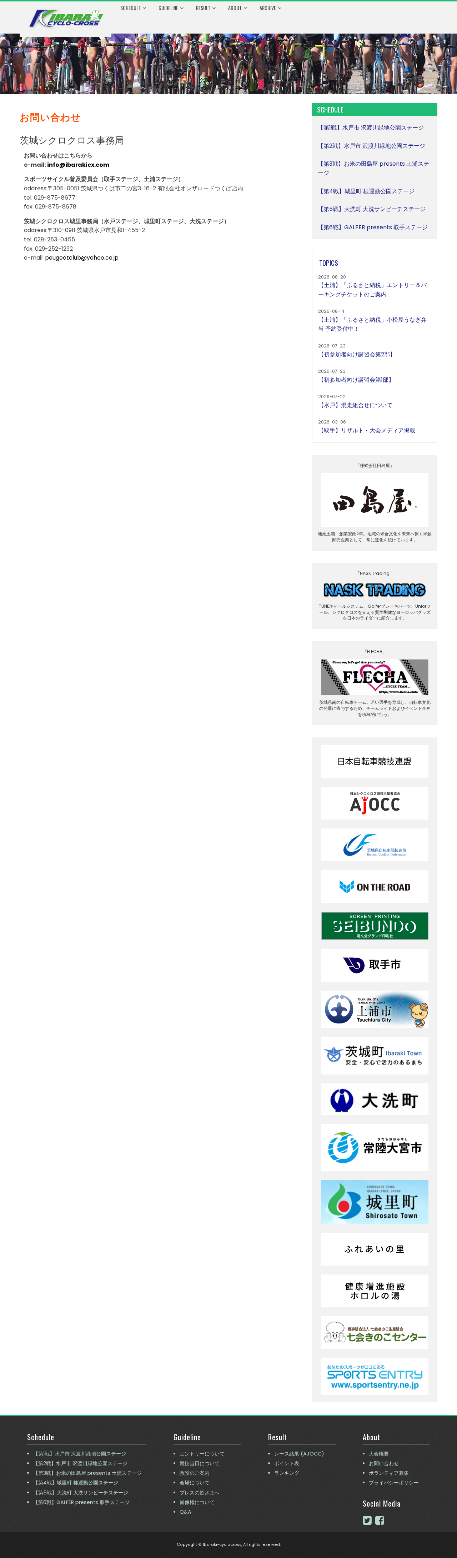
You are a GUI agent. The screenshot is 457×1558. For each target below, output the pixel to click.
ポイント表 (286, 1463)
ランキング (286, 1473)
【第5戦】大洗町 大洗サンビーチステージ (372, 209)
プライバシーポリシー (394, 1482)
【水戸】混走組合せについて (355, 405)
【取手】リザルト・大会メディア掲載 (366, 430)
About (235, 7)
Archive (268, 7)
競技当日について (200, 1463)
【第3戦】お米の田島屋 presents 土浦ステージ (87, 1473)
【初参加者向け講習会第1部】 (356, 380)
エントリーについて (202, 1453)
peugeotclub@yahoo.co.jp (82, 258)
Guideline (168, 7)
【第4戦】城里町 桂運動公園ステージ (366, 191)
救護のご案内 (195, 1473)
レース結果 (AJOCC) (299, 1453)
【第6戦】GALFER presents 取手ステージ (373, 227)
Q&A (185, 1512)
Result (203, 7)
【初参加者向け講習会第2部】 (357, 354)
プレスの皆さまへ (200, 1492)
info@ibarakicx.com (78, 165)
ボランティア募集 (389, 1473)
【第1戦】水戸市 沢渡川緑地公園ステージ (371, 128)
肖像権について (197, 1502)
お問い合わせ (384, 1463)
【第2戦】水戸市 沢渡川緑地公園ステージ (371, 146)
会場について (195, 1482)
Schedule (130, 7)
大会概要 (379, 1453)
